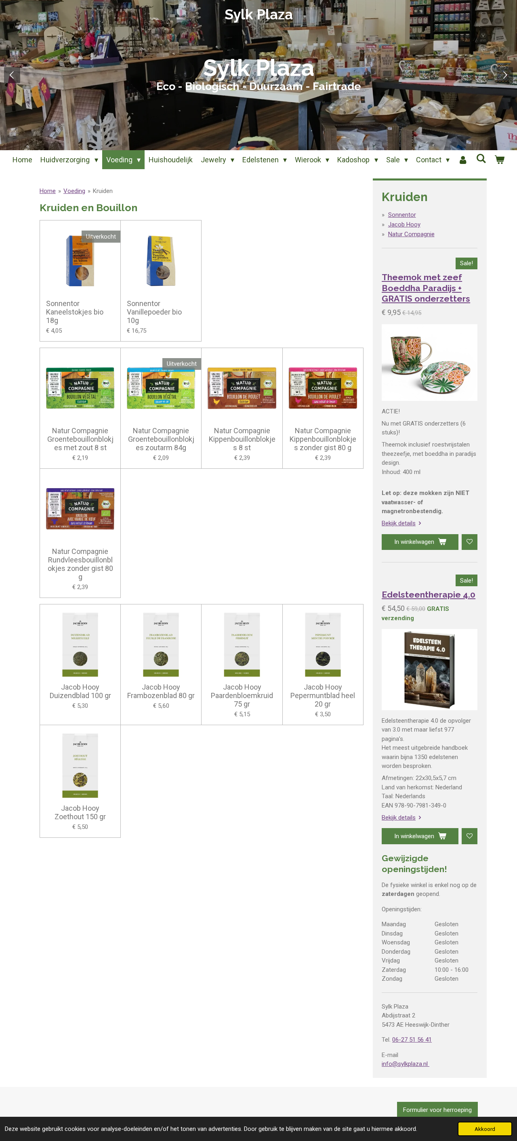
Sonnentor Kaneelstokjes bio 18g (74, 312)
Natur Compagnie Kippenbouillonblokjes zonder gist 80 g (323, 439)
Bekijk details (399, 523)
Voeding (74, 191)
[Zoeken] (481, 158)
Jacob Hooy (404, 224)
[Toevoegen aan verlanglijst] (469, 542)
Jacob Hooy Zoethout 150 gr (80, 812)
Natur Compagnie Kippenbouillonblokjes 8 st (242, 439)
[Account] (463, 159)
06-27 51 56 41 (412, 1039)
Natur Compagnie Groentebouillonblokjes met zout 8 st (80, 439)
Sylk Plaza (259, 14)
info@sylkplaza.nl (405, 1064)
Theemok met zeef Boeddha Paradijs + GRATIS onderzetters (426, 288)
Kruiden (103, 191)
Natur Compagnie (411, 234)
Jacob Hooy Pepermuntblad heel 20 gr (322, 695)
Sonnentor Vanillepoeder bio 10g (154, 312)
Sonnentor (402, 214)
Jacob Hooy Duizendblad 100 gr (80, 691)
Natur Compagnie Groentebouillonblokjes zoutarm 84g (161, 439)
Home (48, 191)
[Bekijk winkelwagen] (499, 159)
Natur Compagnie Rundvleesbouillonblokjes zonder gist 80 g (80, 564)
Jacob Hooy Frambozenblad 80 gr (161, 691)
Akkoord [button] (485, 1129)
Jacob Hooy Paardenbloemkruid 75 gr (242, 695)
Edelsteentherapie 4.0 (428, 594)
